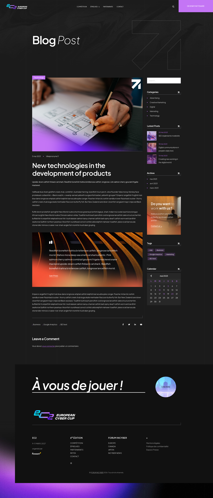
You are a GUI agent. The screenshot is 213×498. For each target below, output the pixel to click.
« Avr (151, 275)
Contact (120, 7)
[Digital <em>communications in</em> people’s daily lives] (151, 147)
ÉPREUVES (75, 446)
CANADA (112, 446)
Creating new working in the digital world (168, 161)
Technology (39, 77)
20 (172, 294)
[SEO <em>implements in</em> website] (151, 136)
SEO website (169, 136)
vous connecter (48, 346)
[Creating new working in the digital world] (151, 159)
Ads (151, 250)
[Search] (178, 80)
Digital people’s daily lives (169, 149)
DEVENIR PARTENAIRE (195, 6)
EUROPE (112, 443)
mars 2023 (154, 188)
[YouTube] (141, 324)
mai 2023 (153, 179)
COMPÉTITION (76, 443)
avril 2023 (154, 183)
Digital (152, 107)
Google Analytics (50, 324)
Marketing (154, 111)
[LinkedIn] (135, 324)
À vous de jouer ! (77, 385)
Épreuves (94, 7)
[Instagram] (71, 463)
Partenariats (108, 7)
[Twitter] (129, 324)
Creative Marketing (158, 102)
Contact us (155, 226)
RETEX (73, 453)
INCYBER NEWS (115, 453)
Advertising (154, 98)
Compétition (82, 7)
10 (160, 290)
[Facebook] (123, 324)
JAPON (111, 450)
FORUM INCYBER (97, 472)
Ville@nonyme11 (52, 156)
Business (36, 324)
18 (164, 294)
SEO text (63, 324)
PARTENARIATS (76, 450)
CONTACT (74, 456)
